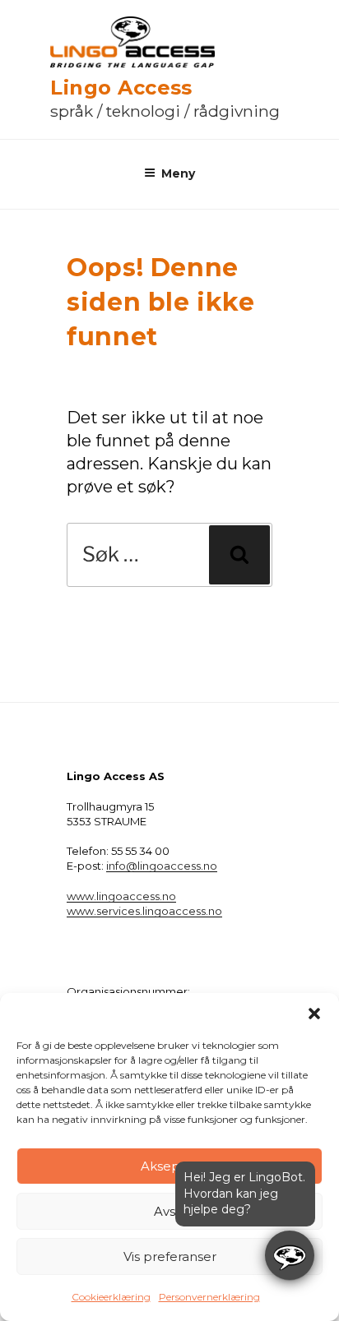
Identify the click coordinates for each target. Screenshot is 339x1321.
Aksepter (169, 1166)
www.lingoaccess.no (121, 896)
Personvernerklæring (209, 1297)
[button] (314, 1013)
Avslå (170, 1211)
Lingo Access (121, 87)
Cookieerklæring (111, 1297)
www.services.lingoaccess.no (144, 910)
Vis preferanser (169, 1256)
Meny (178, 173)
